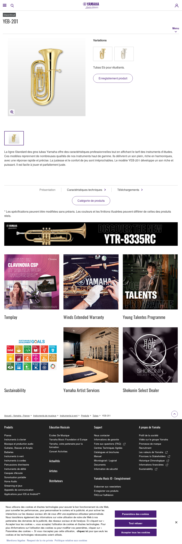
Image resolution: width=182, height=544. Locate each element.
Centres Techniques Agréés (108, 447)
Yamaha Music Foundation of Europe (68, 439)
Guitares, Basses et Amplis (18, 447)
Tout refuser (135, 523)
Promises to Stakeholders (152, 456)
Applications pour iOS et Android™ (22, 494)
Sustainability (146, 469)
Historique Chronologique (152, 460)
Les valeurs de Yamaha (151, 452)
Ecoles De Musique (59, 435)
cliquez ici (82, 531)
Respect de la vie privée (40, 540)
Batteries (9, 452)
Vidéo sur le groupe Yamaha (153, 439)
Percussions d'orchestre (16, 464)
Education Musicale (59, 427)
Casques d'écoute (13, 473)
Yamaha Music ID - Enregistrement (112, 478)
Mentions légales (16, 540)
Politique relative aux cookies (71, 540)
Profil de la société (148, 435)
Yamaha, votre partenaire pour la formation (66, 445)
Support (98, 427)
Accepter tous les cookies (135, 532)
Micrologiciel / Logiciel (105, 460)
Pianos (7, 435)
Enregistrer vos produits (106, 490)
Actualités (54, 461)
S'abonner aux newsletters (107, 486)
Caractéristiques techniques (84, 190)
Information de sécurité (106, 469)
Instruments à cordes (15, 460)
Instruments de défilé (15, 469)
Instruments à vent (68, 415)
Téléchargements (128, 190)
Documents (100, 464)
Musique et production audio (18, 443)
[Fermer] (176, 522)
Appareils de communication (18, 489)
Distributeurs (56, 481)
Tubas (95, 415)
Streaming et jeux (13, 485)
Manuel (97, 456)
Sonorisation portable (15, 477)
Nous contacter (102, 435)
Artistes (53, 471)
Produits (85, 415)
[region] (91, 523)
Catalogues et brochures (106, 452)
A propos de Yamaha (149, 427)
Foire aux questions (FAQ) (107, 443)
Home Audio (10, 481)
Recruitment (145, 447)
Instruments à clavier (15, 439)
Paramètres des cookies (135, 514)
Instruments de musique (44, 415)
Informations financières (151, 464)
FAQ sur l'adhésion (103, 495)
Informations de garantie (106, 439)
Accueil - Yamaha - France (17, 415)
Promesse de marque (150, 443)
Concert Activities (58, 451)
